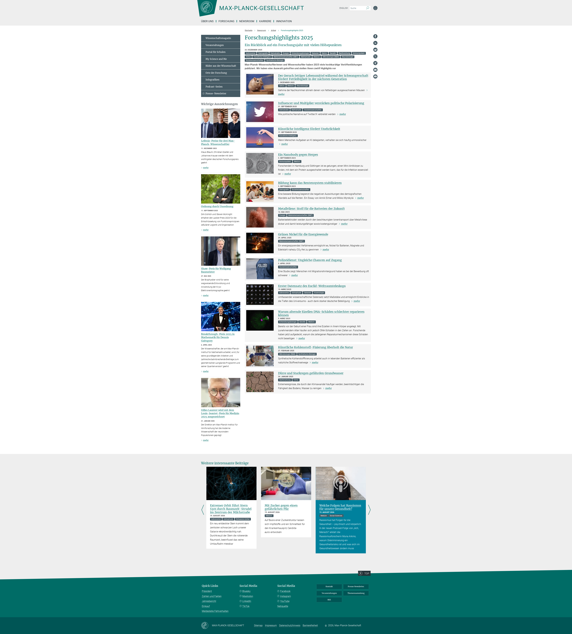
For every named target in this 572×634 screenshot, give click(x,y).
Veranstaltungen (215, 45)
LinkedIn (246, 601)
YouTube (284, 601)
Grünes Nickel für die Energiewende (303, 234)
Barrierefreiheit (310, 625)
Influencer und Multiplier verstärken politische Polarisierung (321, 103)
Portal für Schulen (216, 52)
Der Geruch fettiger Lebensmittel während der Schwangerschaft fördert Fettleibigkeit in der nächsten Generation (323, 77)
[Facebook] (375, 36)
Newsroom (246, 21)
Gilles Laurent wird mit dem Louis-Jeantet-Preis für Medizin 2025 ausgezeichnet (220, 413)
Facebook (285, 591)
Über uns (207, 21)
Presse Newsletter (356, 586)
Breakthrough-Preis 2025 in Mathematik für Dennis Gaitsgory (218, 337)
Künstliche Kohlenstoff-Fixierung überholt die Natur (315, 347)
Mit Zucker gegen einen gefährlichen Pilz (281, 507)
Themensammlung (356, 593)
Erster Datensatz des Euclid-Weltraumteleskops (312, 286)
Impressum (271, 625)
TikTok (246, 606)
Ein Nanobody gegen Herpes (298, 154)
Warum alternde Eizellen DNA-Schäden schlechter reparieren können (321, 313)
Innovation (284, 21)
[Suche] (368, 8)
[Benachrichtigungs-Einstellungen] (375, 8)
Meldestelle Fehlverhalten (215, 611)
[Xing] (375, 63)
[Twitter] (375, 56)
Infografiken (212, 79)
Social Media (248, 586)
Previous (202, 510)
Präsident (207, 591)
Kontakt (329, 586)
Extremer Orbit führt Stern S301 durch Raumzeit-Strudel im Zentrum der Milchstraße (230, 509)
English (343, 8)
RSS (329, 600)
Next (369, 510)
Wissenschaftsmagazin (218, 38)
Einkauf (206, 606)
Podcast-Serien (214, 86)
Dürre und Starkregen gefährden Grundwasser (310, 373)
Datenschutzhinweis (289, 625)
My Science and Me (216, 59)
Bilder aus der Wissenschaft (221, 65)
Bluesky (246, 591)
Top (366, 573)
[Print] (375, 76)
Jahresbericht (209, 601)
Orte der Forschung (216, 72)
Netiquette (282, 606)
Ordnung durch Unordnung (217, 206)
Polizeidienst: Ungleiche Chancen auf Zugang (310, 260)
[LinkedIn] (375, 43)
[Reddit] (375, 49)
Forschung (226, 21)
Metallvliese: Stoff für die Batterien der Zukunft (311, 208)
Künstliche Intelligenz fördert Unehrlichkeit (309, 129)
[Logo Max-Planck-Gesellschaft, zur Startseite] (250, 10)
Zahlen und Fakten (212, 596)
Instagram (285, 596)
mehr (342, 114)
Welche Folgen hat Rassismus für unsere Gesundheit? (340, 507)
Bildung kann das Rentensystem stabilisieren (310, 183)
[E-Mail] (375, 70)
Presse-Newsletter (216, 93)
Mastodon (247, 596)
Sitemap (258, 625)
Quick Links (210, 586)
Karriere (265, 21)
